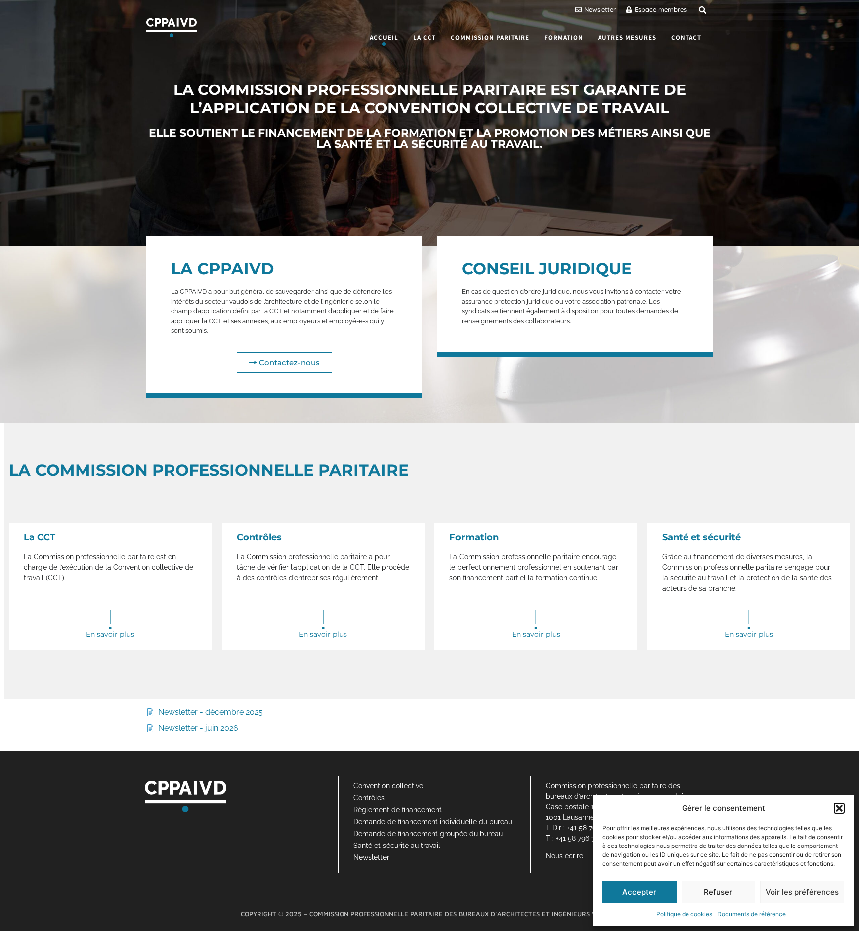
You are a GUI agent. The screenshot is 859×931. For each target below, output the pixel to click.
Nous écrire (564, 856)
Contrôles (369, 798)
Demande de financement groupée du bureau (428, 834)
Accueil (384, 37)
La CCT (424, 37)
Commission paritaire (490, 37)
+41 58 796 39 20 (582, 838)
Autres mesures (627, 37)
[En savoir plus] (110, 619)
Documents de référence (751, 914)
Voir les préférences (802, 892)
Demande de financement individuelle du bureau (432, 822)
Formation (563, 37)
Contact (686, 37)
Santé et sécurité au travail (396, 845)
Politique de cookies (684, 914)
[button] (839, 808)
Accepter (639, 892)
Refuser (718, 892)
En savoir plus (110, 634)
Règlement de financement (397, 810)
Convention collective (388, 786)
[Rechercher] (702, 10)
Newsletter (371, 857)
